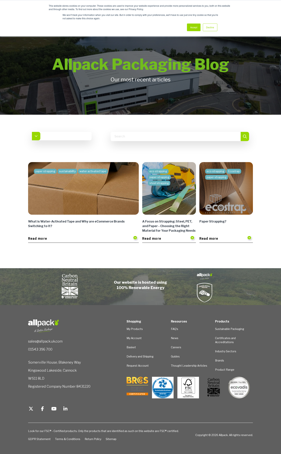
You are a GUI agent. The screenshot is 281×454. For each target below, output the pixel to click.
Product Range (224, 369)
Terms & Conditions (67, 439)
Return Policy (93, 439)
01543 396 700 (40, 349)
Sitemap (111, 439)
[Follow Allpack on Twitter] (31, 409)
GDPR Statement (39, 439)
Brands (219, 360)
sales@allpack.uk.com (45, 341)
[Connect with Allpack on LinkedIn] (65, 409)
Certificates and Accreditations (225, 340)
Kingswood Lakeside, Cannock (52, 370)
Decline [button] (210, 27)
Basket (131, 347)
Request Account (138, 365)
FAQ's (174, 329)
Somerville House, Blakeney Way (54, 362)
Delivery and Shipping (140, 356)
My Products (135, 329)
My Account (134, 338)
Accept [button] (193, 27)
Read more (37, 238)
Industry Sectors (225, 351)
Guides (175, 356)
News (174, 338)
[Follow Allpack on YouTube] (54, 409)
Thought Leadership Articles (189, 365)
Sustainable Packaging (229, 329)
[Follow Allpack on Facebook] (42, 409)
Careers (176, 347)
